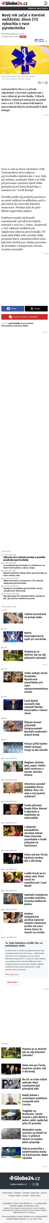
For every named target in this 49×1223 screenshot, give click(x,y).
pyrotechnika (14, 323)
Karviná (30, 323)
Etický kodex (7, 1193)
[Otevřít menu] (45, 3)
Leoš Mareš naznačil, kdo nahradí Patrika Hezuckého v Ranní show (35, 707)
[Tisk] (46, 82)
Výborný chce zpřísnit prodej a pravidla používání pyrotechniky (24, 559)
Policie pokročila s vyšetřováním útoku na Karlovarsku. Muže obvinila (35, 1153)
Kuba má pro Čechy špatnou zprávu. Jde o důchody (36, 857)
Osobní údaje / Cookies (19, 1196)
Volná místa (35, 1196)
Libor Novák (14, 974)
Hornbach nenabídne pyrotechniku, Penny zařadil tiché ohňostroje (22, 589)
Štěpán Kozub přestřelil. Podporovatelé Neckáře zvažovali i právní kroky (35, 728)
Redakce (17, 1193)
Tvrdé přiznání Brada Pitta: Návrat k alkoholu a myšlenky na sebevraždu (35, 811)
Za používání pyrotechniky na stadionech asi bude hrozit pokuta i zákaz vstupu (24, 566)
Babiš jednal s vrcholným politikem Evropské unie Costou (34, 1100)
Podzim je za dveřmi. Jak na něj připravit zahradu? (35, 654)
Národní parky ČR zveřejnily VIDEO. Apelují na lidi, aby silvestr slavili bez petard (24, 597)
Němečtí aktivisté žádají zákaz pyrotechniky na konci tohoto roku (25, 574)
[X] (42, 82)
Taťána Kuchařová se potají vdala (35, 616)
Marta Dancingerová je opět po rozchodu (35, 636)
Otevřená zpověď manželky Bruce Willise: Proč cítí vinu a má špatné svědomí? (34, 790)
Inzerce (44, 1193)
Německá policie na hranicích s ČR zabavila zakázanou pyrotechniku (23, 581)
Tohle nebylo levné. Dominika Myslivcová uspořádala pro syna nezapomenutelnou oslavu (36, 682)
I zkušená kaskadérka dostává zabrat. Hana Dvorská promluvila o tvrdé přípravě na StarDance (35, 836)
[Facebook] (39, 82)
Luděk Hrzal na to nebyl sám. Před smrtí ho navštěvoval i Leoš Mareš (35, 879)
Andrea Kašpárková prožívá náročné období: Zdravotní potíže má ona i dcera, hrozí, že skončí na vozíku (35, 923)
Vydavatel (35, 1193)
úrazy (23, 323)
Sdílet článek (41, 40)
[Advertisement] (24, 140)
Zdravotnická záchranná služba (14, 326)
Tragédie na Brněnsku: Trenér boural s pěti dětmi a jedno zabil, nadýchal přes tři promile (35, 1117)
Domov (4, 1044)
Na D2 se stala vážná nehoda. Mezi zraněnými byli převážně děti (34, 1084)
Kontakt (26, 1193)
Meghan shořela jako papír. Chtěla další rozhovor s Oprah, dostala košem (34, 768)
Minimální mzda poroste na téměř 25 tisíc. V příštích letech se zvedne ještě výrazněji (34, 1136)
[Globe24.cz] (14, 3)
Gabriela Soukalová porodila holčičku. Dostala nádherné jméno (36, 899)
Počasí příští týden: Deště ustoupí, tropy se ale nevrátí (36, 746)
